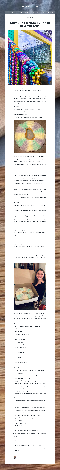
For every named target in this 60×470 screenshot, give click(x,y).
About (38, 12)
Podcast (13, 12)
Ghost (41, 466)
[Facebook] (50, 12)
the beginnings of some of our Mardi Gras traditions (34, 216)
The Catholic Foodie (30, 7)
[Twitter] (48, 12)
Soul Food (26, 12)
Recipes (8, 12)
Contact (32, 12)
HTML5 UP (31, 466)
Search (43, 12)
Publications (20, 12)
